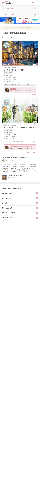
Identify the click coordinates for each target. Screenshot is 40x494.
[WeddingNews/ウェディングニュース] (9, 3)
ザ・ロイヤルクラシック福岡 (14, 70)
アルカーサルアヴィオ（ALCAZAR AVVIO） (19, 127)
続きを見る (33, 84)
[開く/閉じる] (37, 193)
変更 (35, 8)
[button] (36, 53)
